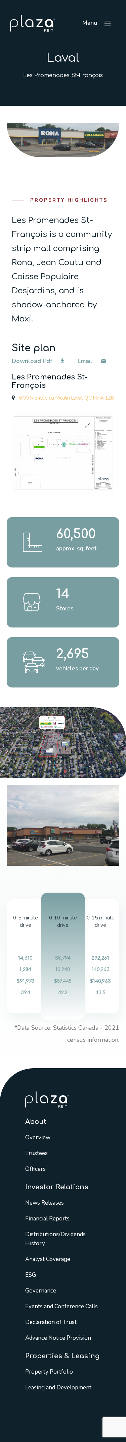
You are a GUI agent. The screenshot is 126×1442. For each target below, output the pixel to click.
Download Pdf (33, 361)
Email (86, 361)
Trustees (36, 1153)
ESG (30, 1274)
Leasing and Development (58, 1387)
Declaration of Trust (51, 1322)
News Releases (44, 1202)
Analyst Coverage (47, 1259)
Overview (37, 1137)
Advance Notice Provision (58, 1337)
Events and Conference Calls (61, 1306)
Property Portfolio (49, 1371)
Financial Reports (47, 1218)
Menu (90, 23)
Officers (35, 1169)
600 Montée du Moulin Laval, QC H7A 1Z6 (66, 398)
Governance (40, 1290)
